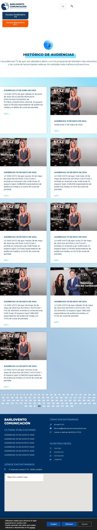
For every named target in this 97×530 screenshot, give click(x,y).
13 (43, 394)
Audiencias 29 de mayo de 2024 (70, 172)
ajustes (32, 527)
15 (51, 394)
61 (66, 400)
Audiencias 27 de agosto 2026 (19, 435)
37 (52, 397)
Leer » (6, 114)
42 (75, 397)
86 (85, 403)
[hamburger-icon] (63, 6)
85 (80, 403)
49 (13, 400)
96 (57, 406)
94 (48, 406)
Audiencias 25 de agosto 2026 (19, 443)
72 (21, 403)
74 (30, 403)
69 (7, 403)
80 (57, 403)
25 (94, 394)
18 (63, 394)
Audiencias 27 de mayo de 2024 (70, 237)
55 (39, 400)
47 (3, 400)
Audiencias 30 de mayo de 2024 (20, 172)
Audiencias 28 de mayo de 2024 (20, 237)
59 (57, 400)
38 (56, 397)
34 (38, 397)
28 (12, 397)
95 (53, 406)
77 (43, 403)
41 (70, 397)
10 (31, 394)
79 (53, 403)
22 (80, 394)
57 (48, 400)
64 (79, 400)
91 (35, 406)
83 (71, 403)
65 (84, 400)
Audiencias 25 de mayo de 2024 (70, 301)
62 (70, 400)
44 (84, 397)
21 (76, 394)
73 (25, 403)
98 (67, 406)
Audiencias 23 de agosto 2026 (19, 451)
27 (7, 397)
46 (93, 397)
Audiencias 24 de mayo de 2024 (20, 366)
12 (39, 394)
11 (35, 394)
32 (30, 397)
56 (43, 400)
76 (39, 403)
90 (30, 406)
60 (61, 400)
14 (47, 394)
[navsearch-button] (71, 6)
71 (16, 403)
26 (3, 397)
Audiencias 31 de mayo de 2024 (70, 121)
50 (18, 400)
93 (44, 406)
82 (66, 403)
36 (47, 397)
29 (16, 397)
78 (48, 403)
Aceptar (54, 524)
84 (75, 403)
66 (88, 400)
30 (21, 397)
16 (55, 394)
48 (8, 400)
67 (93, 400)
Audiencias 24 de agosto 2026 (19, 447)
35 (43, 397)
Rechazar (69, 524)
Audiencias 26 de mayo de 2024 (20, 301)
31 (26, 397)
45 (89, 397)
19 (68, 394)
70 (12, 403)
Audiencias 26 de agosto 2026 (19, 439)
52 (26, 400)
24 (89, 394)
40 (66, 397)
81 (62, 403)
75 (34, 403)
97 (62, 406)
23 (85, 394)
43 (79, 397)
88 (94, 403)
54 (35, 400)
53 (30, 400)
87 (89, 403)
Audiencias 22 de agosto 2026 (19, 455)
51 (22, 400)
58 (52, 400)
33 (34, 397)
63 (74, 400)
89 (26, 406)
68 (2, 403)
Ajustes (85, 524)
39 (61, 397)
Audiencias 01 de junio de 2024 (20, 90)
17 (59, 394)
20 (72, 394)
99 (71, 406)
